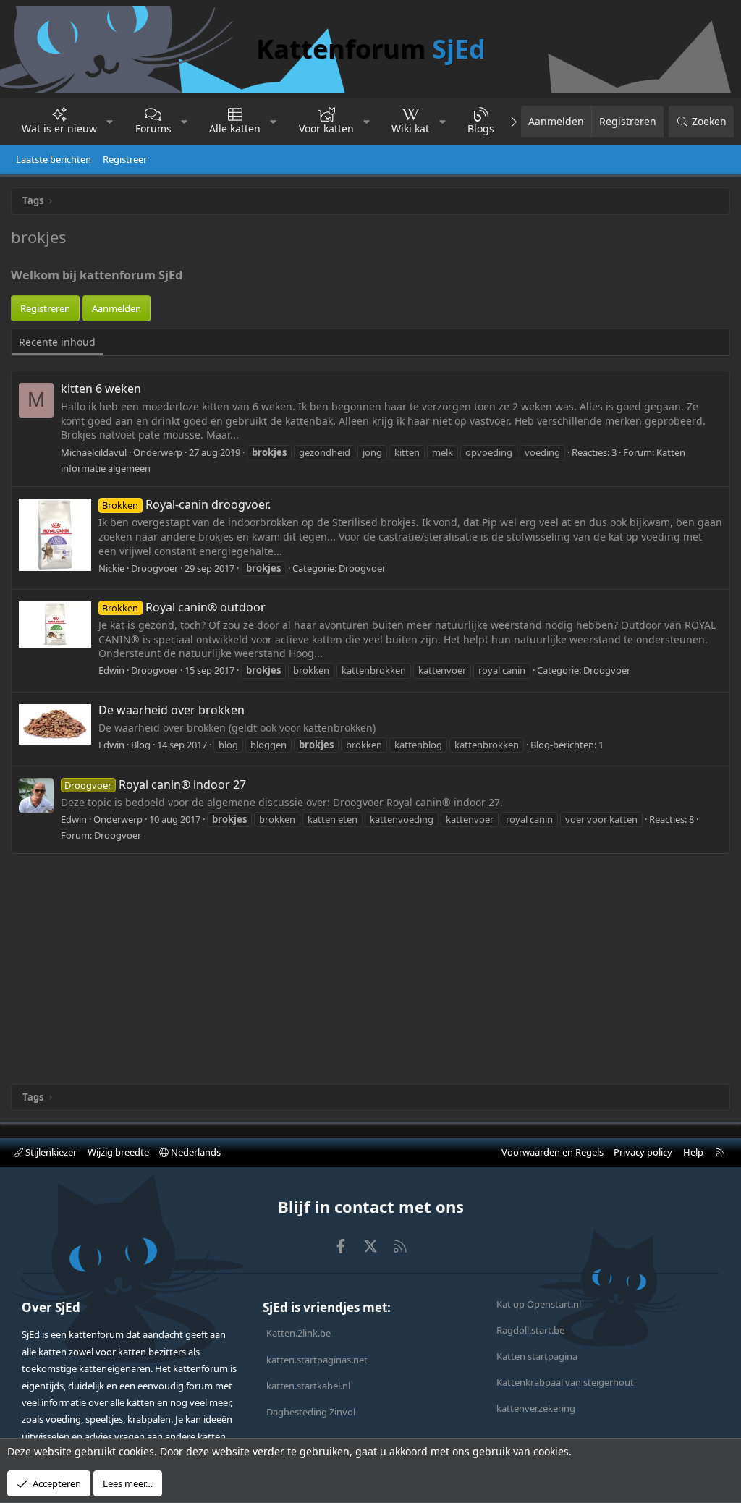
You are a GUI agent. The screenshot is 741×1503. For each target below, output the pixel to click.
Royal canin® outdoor (183, 607)
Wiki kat (410, 128)
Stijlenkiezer (50, 1152)
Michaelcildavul (94, 452)
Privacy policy (643, 1152)
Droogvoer (362, 568)
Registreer (125, 159)
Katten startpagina (536, 1356)
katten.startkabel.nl (308, 1385)
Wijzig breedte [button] (118, 1152)
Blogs (480, 128)
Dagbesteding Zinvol (310, 1411)
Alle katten (235, 128)
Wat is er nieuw (59, 128)
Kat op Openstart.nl (538, 1304)
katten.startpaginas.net (317, 1359)
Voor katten (326, 128)
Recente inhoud (57, 342)
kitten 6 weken (101, 389)
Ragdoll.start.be (530, 1330)
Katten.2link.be (298, 1332)
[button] (110, 121)
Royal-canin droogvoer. (186, 504)
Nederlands (195, 1152)
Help (693, 1152)
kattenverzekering (535, 1408)
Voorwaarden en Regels (552, 1152)
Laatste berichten (53, 159)
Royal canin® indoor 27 (154, 784)
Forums (153, 128)
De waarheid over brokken (171, 710)
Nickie (111, 568)
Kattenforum (371, 49)
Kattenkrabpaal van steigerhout (565, 1382)
